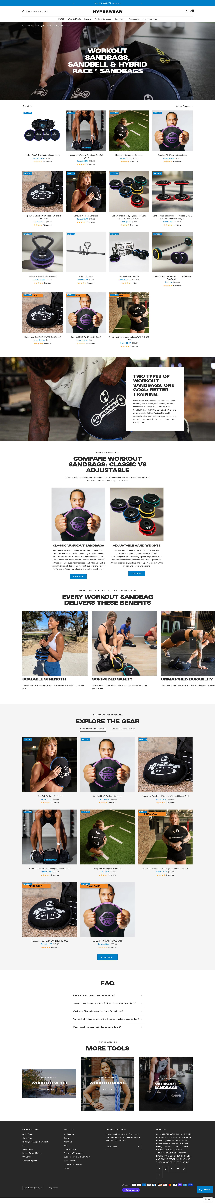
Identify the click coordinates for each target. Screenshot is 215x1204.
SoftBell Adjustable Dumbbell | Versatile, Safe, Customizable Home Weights (172, 217)
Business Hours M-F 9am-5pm (77, 1157)
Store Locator (70, 1161)
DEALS (61, 19)
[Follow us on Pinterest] (172, 1169)
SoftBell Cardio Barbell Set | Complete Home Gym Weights (172, 277)
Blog (66, 1145)
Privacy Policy (70, 1149)
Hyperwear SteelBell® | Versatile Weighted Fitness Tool (43, 217)
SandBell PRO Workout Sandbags (172, 155)
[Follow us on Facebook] (159, 1169)
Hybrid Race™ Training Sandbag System (43, 155)
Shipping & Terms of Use (74, 1153)
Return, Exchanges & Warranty (35, 1142)
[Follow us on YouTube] (178, 1169)
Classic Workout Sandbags (93, 729)
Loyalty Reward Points (31, 1153)
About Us (68, 1142)
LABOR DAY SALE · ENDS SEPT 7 (108, 3)
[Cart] (191, 11)
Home (24, 26)
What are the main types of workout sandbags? (94, 995)
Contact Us (27, 1138)
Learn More (107, 957)
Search (67, 1138)
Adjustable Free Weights (123, 729)
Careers (67, 1168)
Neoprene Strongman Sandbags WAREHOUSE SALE (129, 338)
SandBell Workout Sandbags (86, 216)
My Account (69, 1134)
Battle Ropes (120, 19)
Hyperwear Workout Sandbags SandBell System (86, 156)
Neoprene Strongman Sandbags (129, 155)
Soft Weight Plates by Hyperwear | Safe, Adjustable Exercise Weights (129, 217)
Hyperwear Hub (150, 19)
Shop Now (78, 577)
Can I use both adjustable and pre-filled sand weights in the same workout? (106, 1019)
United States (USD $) (32, 1188)
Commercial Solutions (73, 1164)
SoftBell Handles (86, 276)
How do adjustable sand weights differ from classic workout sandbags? (104, 1003)
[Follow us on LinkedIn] (159, 1175)
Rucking (87, 19)
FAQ (24, 1145)
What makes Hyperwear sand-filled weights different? (97, 1027)
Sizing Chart (27, 1149)
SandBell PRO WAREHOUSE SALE (86, 337)
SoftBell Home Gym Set (129, 276)
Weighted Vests (74, 19)
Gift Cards (26, 1157)
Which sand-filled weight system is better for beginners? (98, 1011)
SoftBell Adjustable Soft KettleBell (42, 276)
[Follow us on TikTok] (184, 1169)
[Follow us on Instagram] (165, 1169)
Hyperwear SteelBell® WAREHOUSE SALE (42, 337)
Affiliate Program (29, 1161)
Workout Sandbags (103, 19)
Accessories (134, 19)
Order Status (27, 1134)
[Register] (138, 1147)
